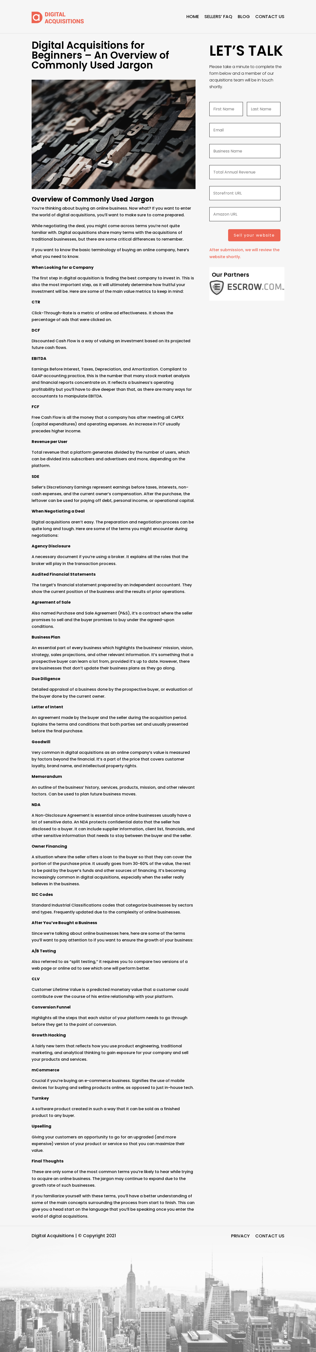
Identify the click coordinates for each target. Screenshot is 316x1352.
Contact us (269, 16)
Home (192, 16)
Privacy (240, 1236)
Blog (244, 16)
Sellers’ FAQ (218, 16)
